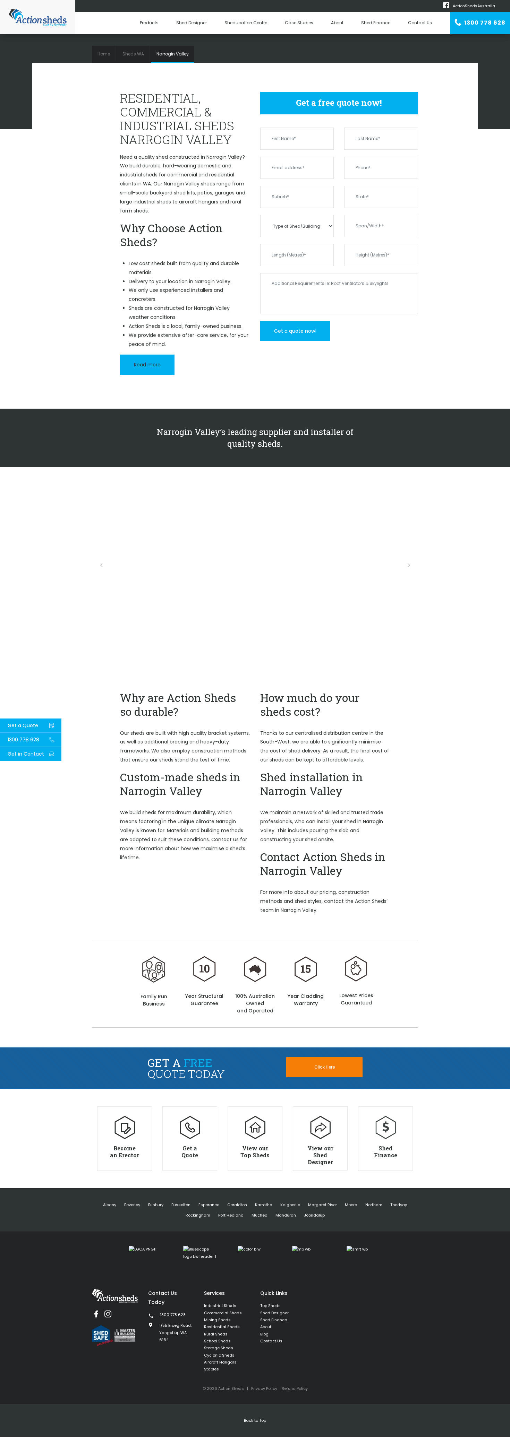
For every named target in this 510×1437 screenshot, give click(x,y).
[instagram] (108, 1314)
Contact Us (420, 23)
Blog (264, 1334)
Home (103, 54)
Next (408, 565)
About (337, 23)
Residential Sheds (222, 1327)
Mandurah (285, 1215)
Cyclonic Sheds (219, 1355)
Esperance (208, 1205)
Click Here (324, 1067)
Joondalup (314, 1215)
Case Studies (299, 23)
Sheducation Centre (245, 23)
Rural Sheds (216, 1334)
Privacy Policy (264, 1388)
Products (149, 23)
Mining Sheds (217, 1320)
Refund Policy (295, 1388)
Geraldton (237, 1205)
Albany (109, 1205)
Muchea (259, 1215)
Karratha (263, 1205)
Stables (211, 1369)
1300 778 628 (484, 23)
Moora (351, 1205)
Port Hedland (231, 1215)
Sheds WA (133, 54)
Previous (101, 565)
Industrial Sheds (220, 1305)
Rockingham (198, 1215)
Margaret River (322, 1205)
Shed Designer (191, 23)
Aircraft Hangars (220, 1362)
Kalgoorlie (290, 1205)
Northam (373, 1205)
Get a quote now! (295, 331)
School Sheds (217, 1341)
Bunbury (155, 1205)
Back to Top (255, 1420)
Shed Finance (375, 23)
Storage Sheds (218, 1348)
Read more (147, 364)
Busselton (180, 1205)
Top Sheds (270, 1305)
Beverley (132, 1205)
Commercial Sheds (223, 1313)
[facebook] (96, 1314)
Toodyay (398, 1205)
